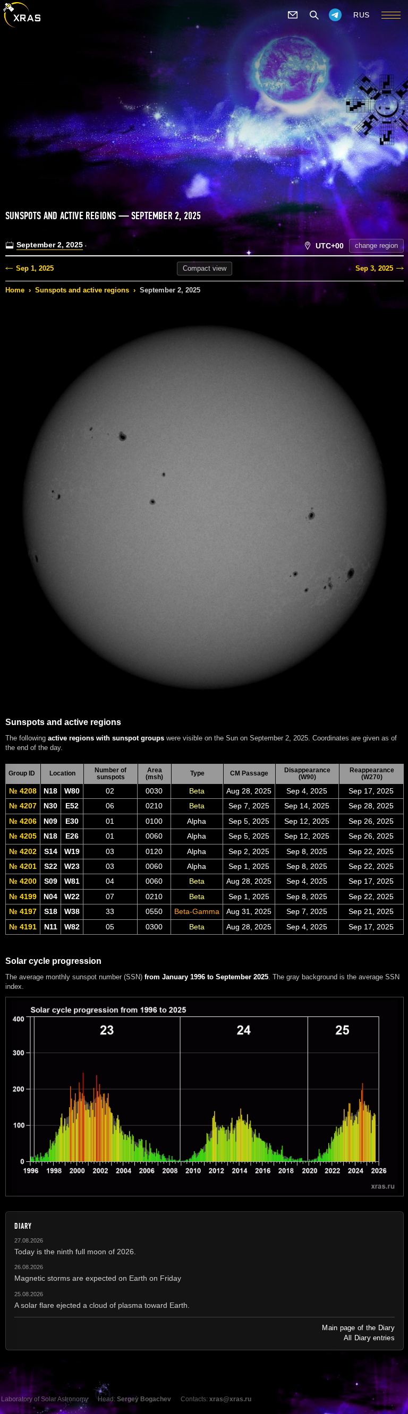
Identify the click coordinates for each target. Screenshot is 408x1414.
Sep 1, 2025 (35, 268)
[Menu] (391, 15)
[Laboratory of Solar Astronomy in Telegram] (335, 14)
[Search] (313, 14)
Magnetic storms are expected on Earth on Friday (97, 1278)
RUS (361, 15)
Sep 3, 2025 (374, 268)
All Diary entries (369, 1338)
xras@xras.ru (230, 1399)
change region (376, 245)
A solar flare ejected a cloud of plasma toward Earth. (102, 1305)
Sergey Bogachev (144, 1399)
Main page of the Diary (358, 1328)
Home (14, 290)
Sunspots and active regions (82, 290)
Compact (204, 268)
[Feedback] (292, 14)
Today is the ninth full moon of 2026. (75, 1251)
